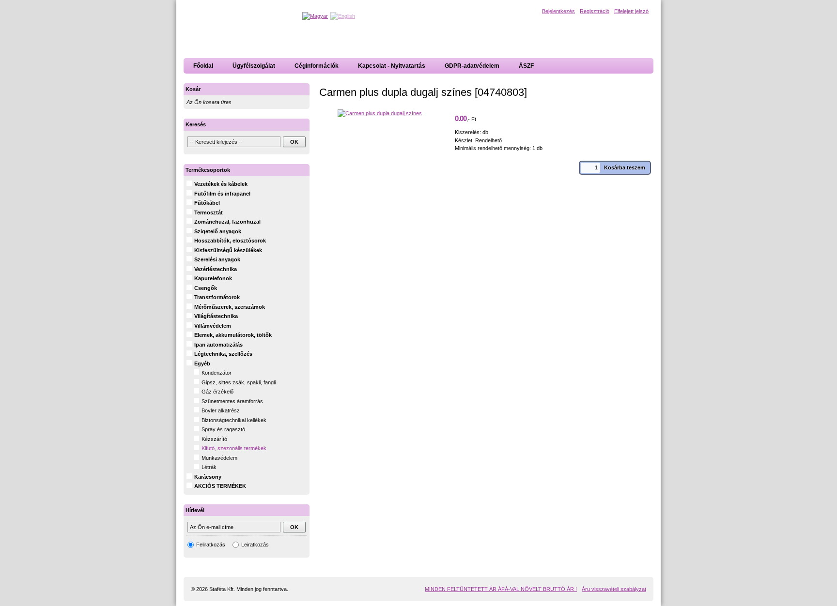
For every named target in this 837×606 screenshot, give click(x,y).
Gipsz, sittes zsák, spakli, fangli (239, 382)
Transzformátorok (217, 297)
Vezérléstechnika (215, 269)
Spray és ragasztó (223, 429)
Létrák (209, 467)
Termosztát (208, 212)
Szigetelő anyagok (217, 231)
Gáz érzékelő (217, 391)
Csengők (205, 288)
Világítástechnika (216, 316)
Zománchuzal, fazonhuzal (227, 222)
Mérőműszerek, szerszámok (229, 307)
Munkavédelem (219, 458)
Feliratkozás (210, 544)
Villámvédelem (212, 326)
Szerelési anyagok (217, 259)
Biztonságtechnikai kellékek (234, 420)
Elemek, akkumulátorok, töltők (233, 335)
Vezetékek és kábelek (221, 184)
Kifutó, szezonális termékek (234, 448)
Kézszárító (214, 439)
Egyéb (202, 363)
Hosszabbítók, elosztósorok (230, 240)
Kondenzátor (217, 373)
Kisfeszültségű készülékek (228, 250)
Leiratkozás (255, 544)
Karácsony (207, 477)
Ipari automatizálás (218, 345)
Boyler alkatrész (221, 410)
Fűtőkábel (207, 203)
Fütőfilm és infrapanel (222, 194)
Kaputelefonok (213, 278)
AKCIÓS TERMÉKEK (220, 486)
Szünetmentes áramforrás (232, 401)
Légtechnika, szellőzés (223, 354)
